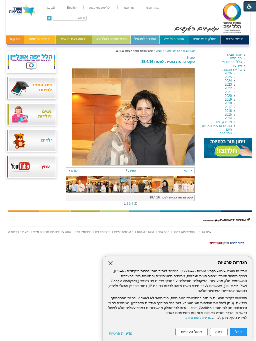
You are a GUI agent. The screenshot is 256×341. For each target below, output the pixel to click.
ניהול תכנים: (236, 243)
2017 (228, 107)
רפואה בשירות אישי (73, 39)
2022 (228, 88)
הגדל (133, 171)
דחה (218, 332)
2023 (228, 84)
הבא (187, 170)
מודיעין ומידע (235, 39)
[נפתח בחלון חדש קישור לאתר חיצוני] (228, 148)
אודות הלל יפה (174, 39)
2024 (228, 81)
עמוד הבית (234, 54)
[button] (49, 18)
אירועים (237, 66)
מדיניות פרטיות (120, 333)
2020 (228, 96)
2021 (228, 92)
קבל (238, 332)
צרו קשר (14, 39)
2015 (228, 114)
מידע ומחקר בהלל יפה (111, 39)
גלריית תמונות (232, 69)
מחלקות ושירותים (204, 39)
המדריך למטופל (145, 39)
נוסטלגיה (226, 133)
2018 (228, 103)
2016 (228, 111)
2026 (228, 73)
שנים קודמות (223, 122)
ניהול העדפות (191, 332)
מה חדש (236, 58)
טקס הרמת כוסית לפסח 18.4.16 (168, 61)
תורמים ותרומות (39, 39)
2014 (228, 118)
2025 (228, 77)
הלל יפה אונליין (232, 62)
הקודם (75, 170)
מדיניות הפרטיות (199, 318)
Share (190, 57)
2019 (228, 99)
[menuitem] (152, 7)
